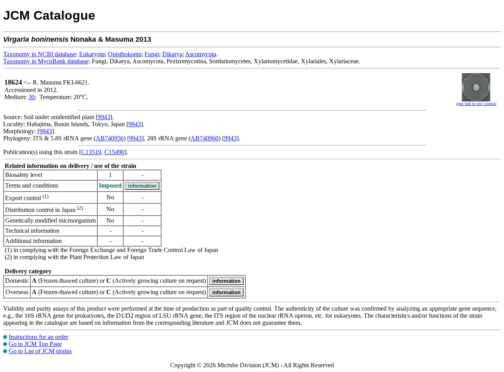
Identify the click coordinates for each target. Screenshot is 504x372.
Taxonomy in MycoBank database (46, 61)
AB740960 (205, 138)
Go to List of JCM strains (40, 351)
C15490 (114, 152)
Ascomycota (200, 54)
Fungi (152, 54)
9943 (104, 117)
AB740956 (110, 138)
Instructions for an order (38, 336)
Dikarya (172, 54)
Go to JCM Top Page (35, 344)
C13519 (91, 152)
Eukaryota (92, 54)
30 (31, 97)
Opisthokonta (124, 54)
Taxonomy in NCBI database (39, 54)
